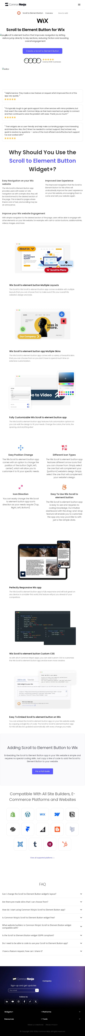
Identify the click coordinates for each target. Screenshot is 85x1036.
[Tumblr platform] (35, 844)
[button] (37, 990)
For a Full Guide (42, 771)
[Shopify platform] (12, 814)
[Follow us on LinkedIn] (7, 1001)
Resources (9, 1019)
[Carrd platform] (72, 829)
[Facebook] (24, 1001)
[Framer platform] (27, 829)
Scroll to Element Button (33, 13)
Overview (49, 13)
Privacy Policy (51, 1025)
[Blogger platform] (57, 829)
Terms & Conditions (35, 1025)
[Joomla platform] (20, 844)
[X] (35, 1001)
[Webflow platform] (57, 814)
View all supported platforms (41, 858)
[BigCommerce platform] (42, 829)
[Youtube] (12, 1001)
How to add (63, 13)
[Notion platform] (72, 814)
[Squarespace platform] (12, 829)
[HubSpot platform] (64, 844)
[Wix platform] (42, 814)
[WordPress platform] (27, 814)
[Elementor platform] (49, 844)
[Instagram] (18, 1001)
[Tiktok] (30, 1001)
